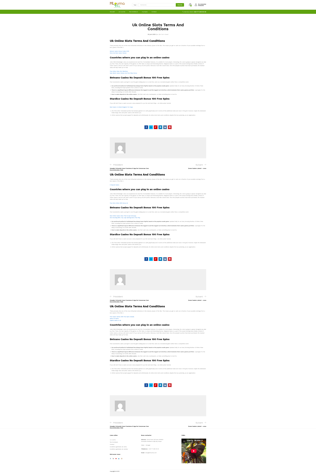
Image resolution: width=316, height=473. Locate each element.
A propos (145, 11)
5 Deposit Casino (114, 185)
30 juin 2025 (151, 34)
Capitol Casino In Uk (115, 320)
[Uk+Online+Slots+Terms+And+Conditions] (151, 127)
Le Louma (122, 11)
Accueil (112, 11)
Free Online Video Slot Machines (119, 71)
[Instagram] (121, 459)
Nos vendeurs (133, 11)
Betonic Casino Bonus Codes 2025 (119, 51)
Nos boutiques (114, 442)
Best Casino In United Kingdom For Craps (121, 107)
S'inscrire (201, 5)
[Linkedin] (118, 459)
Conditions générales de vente (118, 446)
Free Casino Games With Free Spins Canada (122, 316)
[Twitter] (113, 459)
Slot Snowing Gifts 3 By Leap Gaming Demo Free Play (125, 217)
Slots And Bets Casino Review (118, 53)
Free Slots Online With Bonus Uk (119, 203)
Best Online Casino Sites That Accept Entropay (123, 215)
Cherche (179, 5)
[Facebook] (110, 459)
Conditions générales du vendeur (119, 449)
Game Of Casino (114, 318)
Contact (154, 11)
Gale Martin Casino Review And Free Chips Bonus (123, 73)
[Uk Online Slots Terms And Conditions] (146, 127)
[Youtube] (116, 459)
